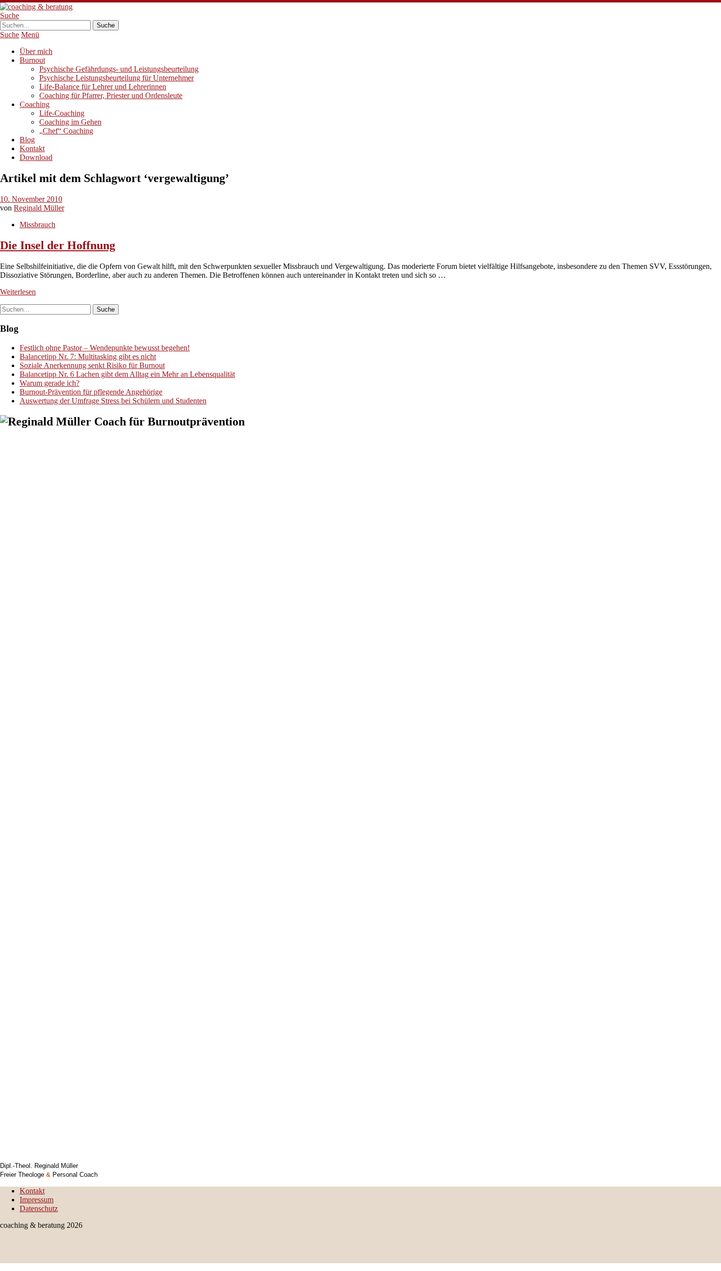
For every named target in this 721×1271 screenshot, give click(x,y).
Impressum (36, 1199)
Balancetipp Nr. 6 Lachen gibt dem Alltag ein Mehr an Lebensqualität (127, 374)
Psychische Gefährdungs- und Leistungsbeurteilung (119, 69)
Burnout (32, 60)
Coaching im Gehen (70, 122)
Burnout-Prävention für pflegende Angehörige (91, 392)
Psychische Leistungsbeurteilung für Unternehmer (116, 78)
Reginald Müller (39, 208)
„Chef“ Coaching (66, 131)
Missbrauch (37, 224)
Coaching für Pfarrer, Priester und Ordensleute (110, 95)
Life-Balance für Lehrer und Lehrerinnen (102, 86)
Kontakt (32, 148)
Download (36, 157)
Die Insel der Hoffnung (57, 245)
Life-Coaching (61, 113)
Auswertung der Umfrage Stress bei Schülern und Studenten (113, 401)
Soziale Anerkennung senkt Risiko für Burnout (92, 365)
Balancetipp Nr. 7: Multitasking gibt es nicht (88, 356)
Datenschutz (39, 1208)
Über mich (36, 51)
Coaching (35, 104)
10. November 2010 (31, 199)
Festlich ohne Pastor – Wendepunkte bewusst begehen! (105, 348)
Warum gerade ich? (49, 383)
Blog (27, 139)
